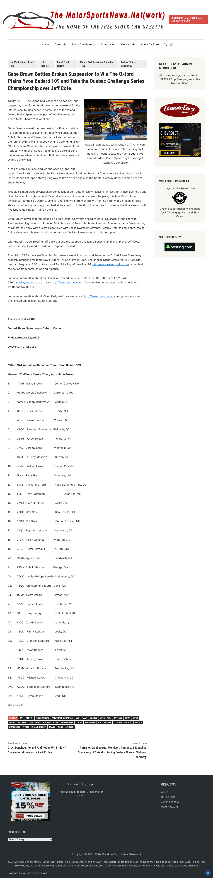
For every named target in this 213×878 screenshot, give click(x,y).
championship (38, 727)
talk (84, 718)
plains (138, 722)
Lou (78, 718)
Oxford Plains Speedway (128, 64)
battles (118, 718)
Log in (164, 791)
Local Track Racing (63, 64)
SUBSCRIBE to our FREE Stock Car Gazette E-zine (187, 19)
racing (47, 722)
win (109, 718)
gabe (38, 722)
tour (127, 718)
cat (21, 718)
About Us (60, 44)
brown (107, 722)
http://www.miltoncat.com (100, 296)
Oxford (118, 722)
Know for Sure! (150, 44)
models (69, 727)
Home (45, 44)
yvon (26, 727)
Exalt (44, 873)
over (135, 718)
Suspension (67, 722)
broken (22, 722)
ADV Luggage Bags (176, 212)
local (79, 722)
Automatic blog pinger (81, 784)
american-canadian (62, 718)
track (52, 727)
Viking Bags (193, 208)
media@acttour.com (28, 282)
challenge (14, 727)
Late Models (45, 64)
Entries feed (168, 796)
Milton (29, 718)
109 (99, 722)
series (12, 722)
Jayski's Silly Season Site (180, 188)
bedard (128, 722)
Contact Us (128, 44)
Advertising (108, 44)
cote (55, 722)
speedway (90, 722)
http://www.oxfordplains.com (110, 264)
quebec (93, 718)
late (102, 718)
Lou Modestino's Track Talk (22, 64)
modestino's (42, 718)
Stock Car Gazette (83, 44)
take (60, 727)
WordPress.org (169, 806)
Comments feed (170, 801)
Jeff (30, 722)
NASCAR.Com (189, 865)
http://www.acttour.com (67, 282)
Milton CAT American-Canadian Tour (97, 64)
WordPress (29, 873)
